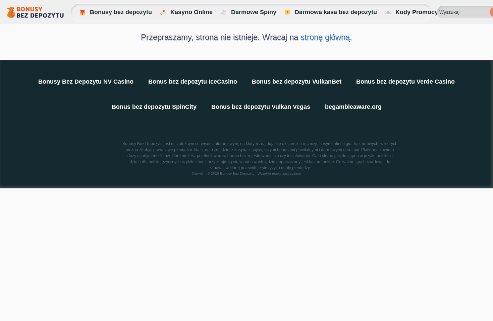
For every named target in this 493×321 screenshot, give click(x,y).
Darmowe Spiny (253, 12)
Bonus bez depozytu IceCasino (192, 81)
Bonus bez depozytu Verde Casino (405, 81)
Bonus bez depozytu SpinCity (154, 106)
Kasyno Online (191, 12)
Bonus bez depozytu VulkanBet (296, 81)
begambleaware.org (353, 106)
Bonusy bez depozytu (121, 12)
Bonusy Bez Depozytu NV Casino (85, 81)
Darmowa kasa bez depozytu (336, 12)
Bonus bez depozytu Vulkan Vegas (260, 106)
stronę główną (325, 37)
